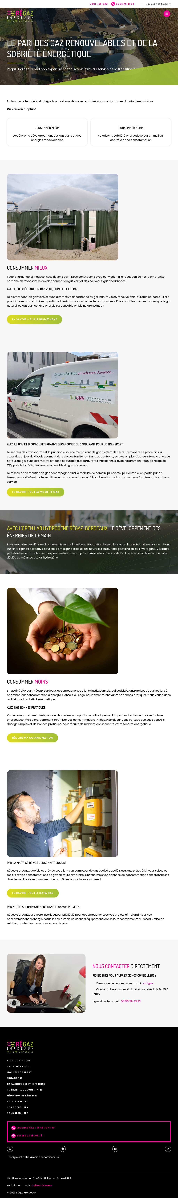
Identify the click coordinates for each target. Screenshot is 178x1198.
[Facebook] (63, 1149)
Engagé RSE (14, 1078)
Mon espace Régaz (19, 1072)
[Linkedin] (115, 1149)
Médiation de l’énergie (22, 1095)
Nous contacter (18, 1060)
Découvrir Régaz (18, 1066)
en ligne (148, 983)
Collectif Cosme (41, 1185)
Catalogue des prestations (26, 1084)
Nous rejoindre (17, 1113)
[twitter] (10, 1149)
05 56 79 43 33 (131, 1001)
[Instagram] (168, 1149)
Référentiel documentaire (24, 1089)
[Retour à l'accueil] (20, 16)
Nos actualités (17, 1107)
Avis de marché (17, 1101)
